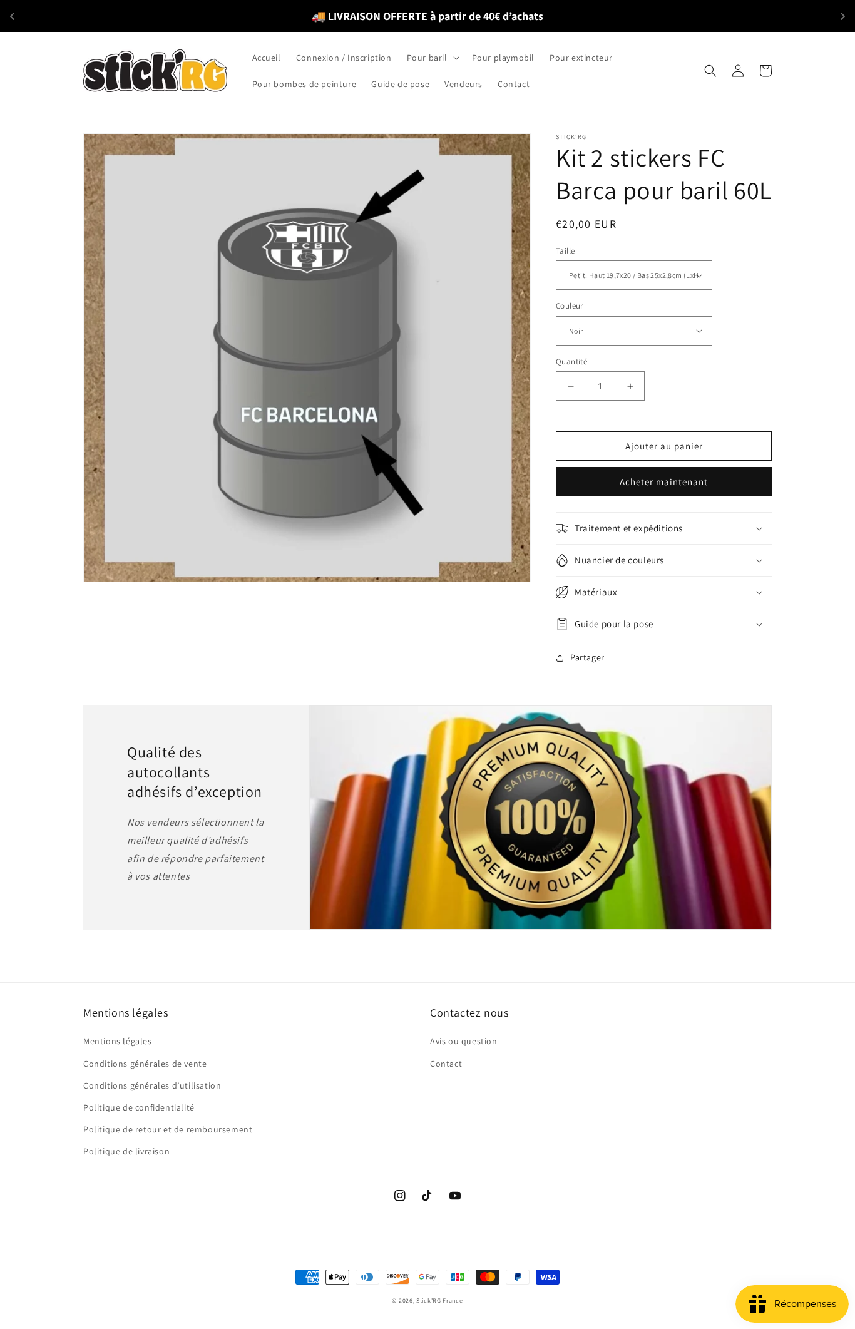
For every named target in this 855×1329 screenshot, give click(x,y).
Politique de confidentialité (139, 1107)
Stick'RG (428, 1300)
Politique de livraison (126, 1151)
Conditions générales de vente (145, 1063)
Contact (446, 1063)
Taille (565, 250)
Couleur (569, 305)
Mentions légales (117, 1041)
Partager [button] (587, 657)
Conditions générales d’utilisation (152, 1085)
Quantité (571, 361)
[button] (431, 57)
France (453, 1300)
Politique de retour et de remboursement (167, 1129)
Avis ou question (464, 1041)
